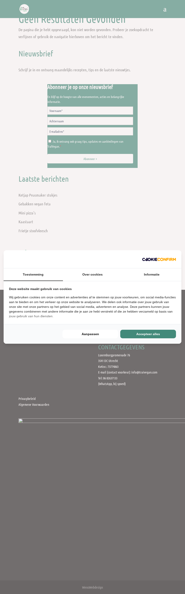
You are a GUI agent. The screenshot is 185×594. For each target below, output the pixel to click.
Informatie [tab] (152, 274)
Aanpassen (90, 334)
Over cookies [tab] (92, 274)
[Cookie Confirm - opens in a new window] (159, 259)
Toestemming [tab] (33, 274)
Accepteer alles (148, 334)
